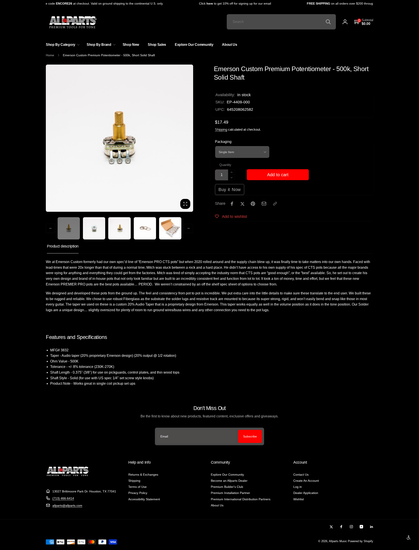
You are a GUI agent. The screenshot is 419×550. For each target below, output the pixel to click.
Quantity (225, 165)
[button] (363, 22)
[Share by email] (264, 203)
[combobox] (281, 21)
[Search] (328, 21)
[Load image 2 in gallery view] (94, 228)
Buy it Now (229, 189)
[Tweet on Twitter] (242, 204)
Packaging (223, 141)
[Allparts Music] (67, 480)
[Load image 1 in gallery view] (69, 228)
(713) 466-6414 (63, 498)
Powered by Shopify (360, 541)
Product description (63, 246)
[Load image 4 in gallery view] (145, 228)
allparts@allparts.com (67, 505)
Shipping (221, 129)
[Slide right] (188, 228)
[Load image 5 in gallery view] (170, 228)
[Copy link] (275, 204)
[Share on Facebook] (232, 204)
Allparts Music (338, 541)
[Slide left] (50, 228)
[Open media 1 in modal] (119, 138)
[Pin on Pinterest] (253, 204)
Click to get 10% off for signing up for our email (227, 3)
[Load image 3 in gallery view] (119, 228)
